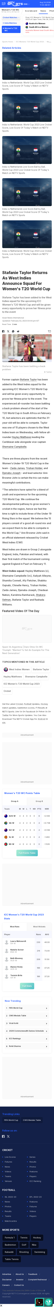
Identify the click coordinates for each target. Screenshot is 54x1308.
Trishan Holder (34, 468)
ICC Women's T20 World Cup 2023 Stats (24, 916)
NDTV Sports (8, 711)
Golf (24, 1245)
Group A (14, 801)
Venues (8, 1181)
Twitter (5, 715)
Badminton (10, 1245)
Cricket (7, 691)
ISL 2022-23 (10, 1197)
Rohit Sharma (15, 1046)
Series (32, 1157)
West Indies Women (19, 669)
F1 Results (40, 707)
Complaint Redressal (37, 1279)
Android (41, 719)
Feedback (32, 1274)
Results (33, 1162)
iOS (3, 723)
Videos (8, 1171)
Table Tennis (12, 1259)
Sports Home (7, 42)
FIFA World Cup (15, 1008)
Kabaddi (9, 1252)
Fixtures (8, 1162)
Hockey (37, 1237)
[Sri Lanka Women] (6, 837)
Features (34, 1171)
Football (28, 704)
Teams (8, 1176)
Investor (20, 1279)
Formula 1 (10, 1237)
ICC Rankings (15, 1038)
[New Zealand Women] (6, 830)
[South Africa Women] (6, 823)
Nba (34, 1245)
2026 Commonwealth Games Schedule (26, 1031)
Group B (39, 801)
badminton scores (26, 707)
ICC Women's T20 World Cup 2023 (22, 683)
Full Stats (27, 986)
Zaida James (17, 468)
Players (33, 1176)
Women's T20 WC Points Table (22, 793)
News (43, 11)
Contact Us (19, 1285)
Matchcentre (11, 1221)
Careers (6, 1285)
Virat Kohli (13, 1023)
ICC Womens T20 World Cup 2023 (30, 42)
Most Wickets (39, 927)
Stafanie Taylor (28, 379)
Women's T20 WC (10, 11)
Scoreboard (31, 11)
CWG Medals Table (17, 1015)
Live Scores (10, 1157)
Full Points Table (27, 853)
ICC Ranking (35, 1181)
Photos (33, 1167)
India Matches (10, 23)
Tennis (23, 1237)
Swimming (39, 1252)
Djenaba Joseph (11, 472)
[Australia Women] (6, 816)
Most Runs (14, 927)
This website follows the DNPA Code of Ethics (23, 1290)
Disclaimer (7, 1279)
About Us (20, 1274)
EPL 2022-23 (36, 1197)
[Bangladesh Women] (6, 844)
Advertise (6, 1274)
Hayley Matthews (21, 437)
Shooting (24, 1252)
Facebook (30, 711)
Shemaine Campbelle (14, 446)
